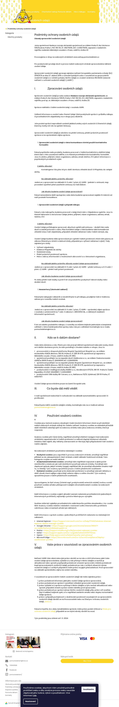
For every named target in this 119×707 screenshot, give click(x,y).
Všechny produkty (15, 37)
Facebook (13, 670)
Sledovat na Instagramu (24, 651)
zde (34, 695)
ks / (87, 661)
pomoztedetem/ (16, 675)
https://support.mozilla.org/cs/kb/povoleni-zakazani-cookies (70, 530)
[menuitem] (31, 11)
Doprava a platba (11, 690)
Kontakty (8, 695)
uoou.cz (48, 601)
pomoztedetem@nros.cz (44, 407)
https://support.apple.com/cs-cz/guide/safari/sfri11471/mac (70, 533)
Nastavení (30, 701)
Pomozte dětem (11, 692)
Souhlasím (88, 689)
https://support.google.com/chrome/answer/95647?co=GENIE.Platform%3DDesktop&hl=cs (66, 527)
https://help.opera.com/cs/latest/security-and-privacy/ (68, 535)
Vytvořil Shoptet (14, 703)
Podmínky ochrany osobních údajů (17, 687)
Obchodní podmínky (12, 684)
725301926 (13, 665)
